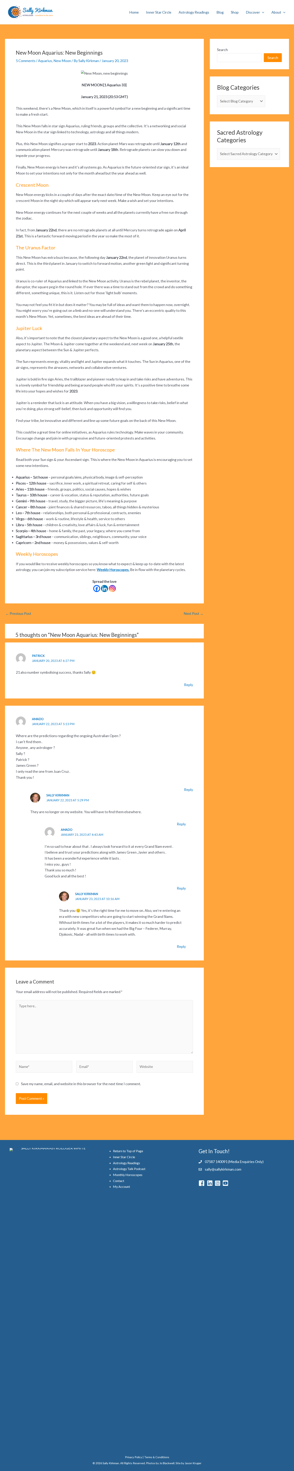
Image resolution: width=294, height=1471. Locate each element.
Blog (220, 12)
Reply (188, 684)
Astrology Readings (194, 12)
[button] (262, 12)
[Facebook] (96, 588)
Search (222, 49)
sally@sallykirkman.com (223, 1169)
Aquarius (45, 60)
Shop (235, 12)
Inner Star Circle (158, 12)
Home (134, 12)
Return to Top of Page (128, 1151)
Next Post (193, 613)
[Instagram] (112, 588)
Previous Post (18, 613)
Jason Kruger (193, 1463)
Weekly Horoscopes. (113, 569)
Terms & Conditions (156, 1457)
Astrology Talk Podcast (129, 1169)
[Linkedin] (104, 588)
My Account (121, 1186)
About (276, 12)
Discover (253, 12)
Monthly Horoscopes (127, 1175)
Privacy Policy (133, 1457)
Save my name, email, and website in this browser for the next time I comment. (81, 1084)
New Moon (62, 60)
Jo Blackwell (166, 1463)
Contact (118, 1181)
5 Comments (25, 60)
